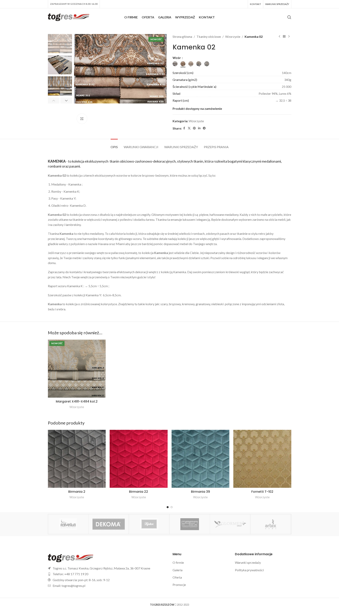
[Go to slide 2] (172, 507)
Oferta (177, 577)
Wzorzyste (232, 36)
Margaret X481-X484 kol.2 (77, 401)
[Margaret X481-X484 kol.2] (77, 369)
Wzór (177, 58)
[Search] (289, 17)
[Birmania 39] (201, 459)
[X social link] (189, 128)
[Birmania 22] (139, 459)
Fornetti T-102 (262, 491)
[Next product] (289, 36)
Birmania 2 (76, 491)
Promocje (179, 584)
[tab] (114, 145)
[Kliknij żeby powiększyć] (82, 119)
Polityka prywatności (249, 570)
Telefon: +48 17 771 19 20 (70, 574)
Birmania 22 (138, 491)
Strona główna (182, 36)
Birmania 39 (200, 491)
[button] (54, 100)
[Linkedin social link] (199, 128)
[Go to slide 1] (168, 507)
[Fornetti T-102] (262, 459)
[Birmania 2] (77, 459)
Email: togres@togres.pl (69, 585)
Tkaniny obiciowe (209, 36)
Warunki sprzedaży (248, 562)
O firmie (178, 562)
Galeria (177, 570)
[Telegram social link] (204, 128)
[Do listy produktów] (284, 36)
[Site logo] (68, 17)
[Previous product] (279, 36)
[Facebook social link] (184, 128)
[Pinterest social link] (194, 128)
